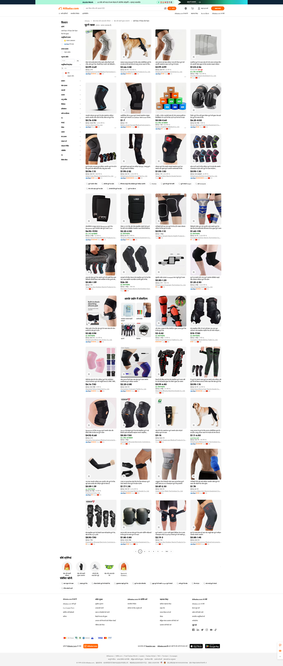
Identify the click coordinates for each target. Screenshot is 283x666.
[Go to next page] (171, 551)
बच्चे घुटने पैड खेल (183, 583)
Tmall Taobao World (130, 656)
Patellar (154, 184)
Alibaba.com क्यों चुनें (69, 604)
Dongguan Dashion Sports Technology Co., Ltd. (205, 237)
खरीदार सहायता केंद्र (165, 604)
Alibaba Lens (72, 646)
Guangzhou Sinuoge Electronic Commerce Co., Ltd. (135, 442)
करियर (65, 616)
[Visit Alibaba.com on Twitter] (202, 629)
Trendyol (165, 656)
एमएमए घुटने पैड (83, 583)
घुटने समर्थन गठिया (92, 184)
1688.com (118, 656)
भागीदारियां (195, 620)
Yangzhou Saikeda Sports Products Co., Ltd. (135, 72)
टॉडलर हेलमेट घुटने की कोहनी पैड (102, 583)
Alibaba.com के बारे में (70, 599)
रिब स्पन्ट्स (196, 583)
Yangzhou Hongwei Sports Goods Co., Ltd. (134, 491)
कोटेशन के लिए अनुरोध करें (135, 608)
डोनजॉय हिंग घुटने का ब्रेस (115, 188)
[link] (280, 645)
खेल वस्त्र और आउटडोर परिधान (102, 21)
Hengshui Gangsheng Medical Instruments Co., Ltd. (101, 440)
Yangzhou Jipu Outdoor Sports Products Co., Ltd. (101, 287)
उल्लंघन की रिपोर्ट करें (165, 625)
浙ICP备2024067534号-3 (198, 663)
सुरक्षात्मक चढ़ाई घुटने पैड (122, 583)
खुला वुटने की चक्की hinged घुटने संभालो (162, 583)
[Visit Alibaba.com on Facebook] (193, 629)
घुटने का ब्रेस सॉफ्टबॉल (140, 583)
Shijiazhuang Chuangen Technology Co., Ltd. (170, 285)
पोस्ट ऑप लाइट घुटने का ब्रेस (95, 188)
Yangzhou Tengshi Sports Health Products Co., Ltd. (170, 236)
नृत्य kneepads (202, 184)
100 (167, 551)
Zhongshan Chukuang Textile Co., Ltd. (133, 389)
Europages (173, 656)
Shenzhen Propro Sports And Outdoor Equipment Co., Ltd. (135, 289)
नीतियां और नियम (99, 625)
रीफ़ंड (161, 616)
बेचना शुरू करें (196, 608)
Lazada (141, 656)
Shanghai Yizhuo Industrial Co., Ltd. (97, 389)
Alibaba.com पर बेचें (198, 604)
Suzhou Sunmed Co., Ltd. (94, 125)
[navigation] (71, 286)
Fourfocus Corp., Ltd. (93, 493)
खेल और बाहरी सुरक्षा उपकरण (122, 21)
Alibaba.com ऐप (163, 646)
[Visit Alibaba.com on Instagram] (206, 629)
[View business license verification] (161, 663)
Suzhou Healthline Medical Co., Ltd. (167, 127)
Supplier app (150, 646)
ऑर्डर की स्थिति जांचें (197, 612)
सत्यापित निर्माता (132, 604)
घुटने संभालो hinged (186, 184)
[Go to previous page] (136, 551)
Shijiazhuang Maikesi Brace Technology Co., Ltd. (205, 442)
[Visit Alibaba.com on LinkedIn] (198, 629)
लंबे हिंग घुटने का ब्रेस (109, 184)
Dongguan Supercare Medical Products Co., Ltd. (170, 440)
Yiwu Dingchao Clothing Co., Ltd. (201, 287)
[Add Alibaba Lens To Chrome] (90, 646)
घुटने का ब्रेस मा (132, 188)
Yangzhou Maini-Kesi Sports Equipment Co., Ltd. (135, 237)
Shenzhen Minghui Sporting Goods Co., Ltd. (170, 391)
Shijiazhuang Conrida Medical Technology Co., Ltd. (101, 72)
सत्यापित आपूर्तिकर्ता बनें (198, 616)
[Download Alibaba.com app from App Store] (196, 646)
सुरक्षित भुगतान (99, 604)
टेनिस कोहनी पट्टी (68, 588)
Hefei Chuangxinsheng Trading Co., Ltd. (168, 340)
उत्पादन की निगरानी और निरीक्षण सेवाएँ (105, 620)
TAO (158, 656)
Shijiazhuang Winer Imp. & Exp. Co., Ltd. (99, 340)
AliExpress (110, 656)
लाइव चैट (162, 608)
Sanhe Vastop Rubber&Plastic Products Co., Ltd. (101, 237)
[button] (165, 8)
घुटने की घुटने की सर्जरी (168, 184)
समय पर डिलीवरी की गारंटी (102, 612)
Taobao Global (150, 656)
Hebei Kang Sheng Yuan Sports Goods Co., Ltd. (205, 389)
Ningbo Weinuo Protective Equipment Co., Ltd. (205, 125)
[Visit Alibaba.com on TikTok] (215, 629)
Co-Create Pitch (68, 608)
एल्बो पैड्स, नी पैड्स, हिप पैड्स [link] (141, 21)
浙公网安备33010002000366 (177, 663)
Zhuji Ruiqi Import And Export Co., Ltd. (203, 76)
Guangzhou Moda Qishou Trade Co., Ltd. (204, 340)
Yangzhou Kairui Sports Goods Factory (168, 176)
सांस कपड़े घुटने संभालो (211, 583)
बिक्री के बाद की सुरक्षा (101, 616)
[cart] (193, 9)
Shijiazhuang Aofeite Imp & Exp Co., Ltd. (168, 72)
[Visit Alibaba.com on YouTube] (211, 629)
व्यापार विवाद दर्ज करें (165, 612)
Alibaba (87, 21)
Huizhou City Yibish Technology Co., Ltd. (169, 491)
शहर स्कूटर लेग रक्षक (69, 583)
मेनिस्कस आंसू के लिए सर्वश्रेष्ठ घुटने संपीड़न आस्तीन (132, 184)
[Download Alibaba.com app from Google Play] (212, 646)
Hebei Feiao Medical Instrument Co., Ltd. (99, 176)
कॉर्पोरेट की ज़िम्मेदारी (68, 612)
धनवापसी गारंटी (99, 608)
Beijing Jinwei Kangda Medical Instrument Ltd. (135, 125)
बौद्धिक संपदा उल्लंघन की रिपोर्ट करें (169, 620)
